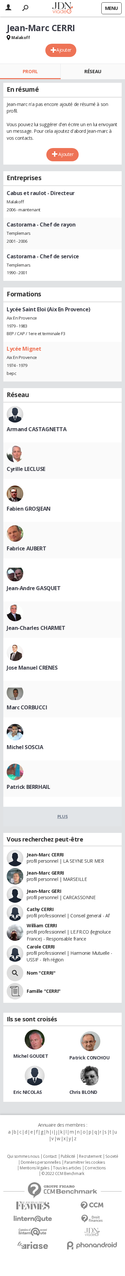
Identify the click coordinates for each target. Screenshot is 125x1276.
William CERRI (42, 925)
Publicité (68, 1156)
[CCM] (92, 1205)
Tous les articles (67, 1168)
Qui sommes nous (23, 1156)
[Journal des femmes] (33, 1205)
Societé (111, 1156)
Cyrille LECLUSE (26, 469)
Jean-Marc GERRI (45, 873)
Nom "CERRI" (41, 973)
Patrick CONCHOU (89, 1057)
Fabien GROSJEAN (29, 508)
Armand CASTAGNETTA (36, 429)
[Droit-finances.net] (92, 1219)
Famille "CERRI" (44, 991)
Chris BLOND (83, 1092)
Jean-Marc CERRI (45, 854)
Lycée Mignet (24, 348)
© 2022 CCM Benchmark (62, 1173)
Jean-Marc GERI (44, 891)
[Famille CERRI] (15, 991)
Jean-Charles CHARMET (36, 628)
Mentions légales (34, 1168)
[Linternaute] (33, 1219)
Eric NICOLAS (27, 1092)
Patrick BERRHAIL (28, 787)
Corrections (95, 1168)
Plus (62, 816)
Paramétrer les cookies (84, 1162)
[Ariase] (33, 1245)
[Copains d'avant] (33, 1232)
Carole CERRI (41, 947)
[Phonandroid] (92, 1245)
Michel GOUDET (30, 1056)
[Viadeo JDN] (92, 1232)
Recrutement (90, 1156)
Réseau (92, 71)
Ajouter (63, 50)
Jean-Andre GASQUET (33, 588)
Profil (30, 71)
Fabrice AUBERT (26, 548)
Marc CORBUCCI (27, 707)
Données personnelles (41, 1162)
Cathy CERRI (40, 909)
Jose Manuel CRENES (32, 667)
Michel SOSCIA (25, 747)
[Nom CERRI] (15, 973)
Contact (50, 1156)
